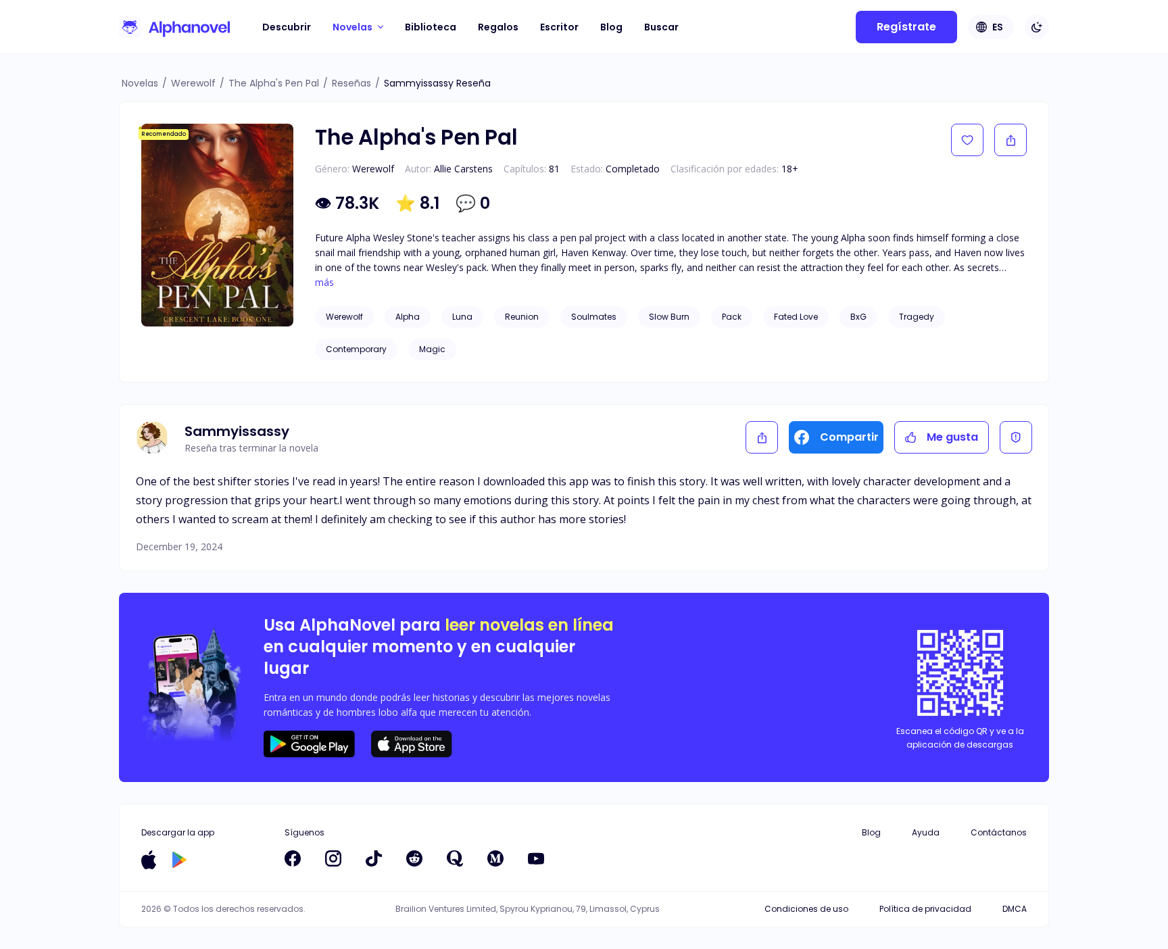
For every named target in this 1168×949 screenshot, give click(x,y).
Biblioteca (430, 27)
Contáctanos (999, 832)
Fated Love (796, 316)
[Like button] (967, 140)
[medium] (495, 858)
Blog (611, 27)
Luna (462, 316)
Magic (432, 349)
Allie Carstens (463, 168)
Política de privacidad (925, 909)
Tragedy (916, 316)
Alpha (407, 316)
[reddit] (414, 858)
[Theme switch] (1037, 27)
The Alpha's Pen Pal (273, 83)
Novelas (140, 83)
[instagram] (333, 858)
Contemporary (356, 349)
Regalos (498, 27)
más (324, 282)
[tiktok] (374, 858)
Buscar (661, 27)
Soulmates (593, 316)
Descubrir (286, 27)
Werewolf (193, 83)
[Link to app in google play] (179, 860)
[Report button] (1016, 437)
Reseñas (351, 83)
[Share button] (1010, 140)
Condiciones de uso (806, 909)
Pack (731, 316)
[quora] (455, 858)
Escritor (559, 27)
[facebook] (293, 858)
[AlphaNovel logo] (174, 27)
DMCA (1014, 909)
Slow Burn (669, 316)
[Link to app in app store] (148, 859)
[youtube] (536, 858)
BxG (858, 316)
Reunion (522, 316)
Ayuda (926, 832)
